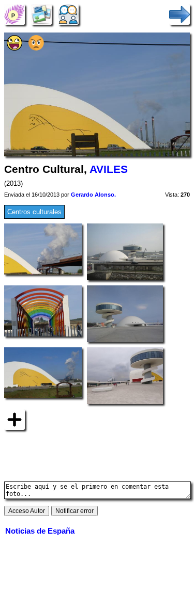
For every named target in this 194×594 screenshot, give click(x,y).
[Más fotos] (14, 419)
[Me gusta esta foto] (14, 48)
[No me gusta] (36, 48)
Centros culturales (34, 212)
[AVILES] (14, 14)
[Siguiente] (179, 14)
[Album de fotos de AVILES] (41, 14)
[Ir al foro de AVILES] (68, 14)
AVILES (108, 169)
